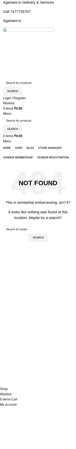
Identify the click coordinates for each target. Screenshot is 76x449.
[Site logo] (28, 52)
